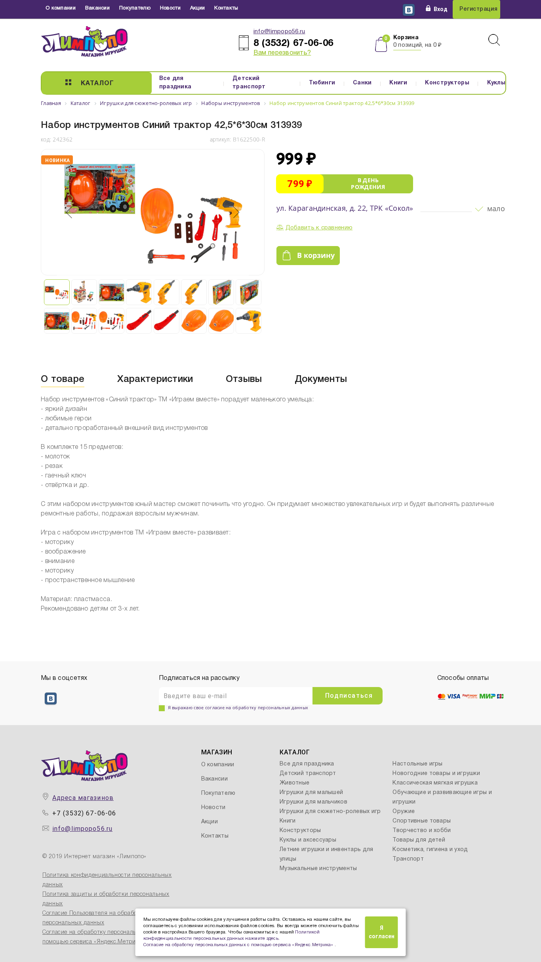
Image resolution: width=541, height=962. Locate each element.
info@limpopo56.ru (279, 31)
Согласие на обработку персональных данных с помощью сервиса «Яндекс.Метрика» (239, 945)
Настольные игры (417, 764)
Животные (294, 783)
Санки (362, 83)
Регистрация (478, 9)
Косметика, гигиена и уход (430, 849)
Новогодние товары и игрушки (436, 773)
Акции (197, 8)
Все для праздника (175, 83)
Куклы (496, 83)
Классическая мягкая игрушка (435, 783)
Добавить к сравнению (319, 228)
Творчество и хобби (421, 830)
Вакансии (97, 8)
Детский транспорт (249, 83)
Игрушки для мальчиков (313, 802)
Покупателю (134, 8)
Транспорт (408, 859)
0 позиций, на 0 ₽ (417, 45)
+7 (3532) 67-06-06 (84, 813)
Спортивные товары (421, 821)
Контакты (226, 8)
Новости (170, 8)
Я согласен (381, 932)
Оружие (403, 811)
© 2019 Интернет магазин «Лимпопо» (94, 856)
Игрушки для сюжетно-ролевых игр (330, 811)
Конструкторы (447, 83)
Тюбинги (322, 83)
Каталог (97, 83)
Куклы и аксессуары (308, 840)
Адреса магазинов (83, 798)
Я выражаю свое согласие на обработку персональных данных (238, 707)
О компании (61, 8)
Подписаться (349, 695)
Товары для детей (418, 840)
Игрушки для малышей (311, 792)
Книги (398, 83)
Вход (441, 9)
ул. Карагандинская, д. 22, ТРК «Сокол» (344, 208)
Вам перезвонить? (282, 53)
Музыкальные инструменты (318, 868)
